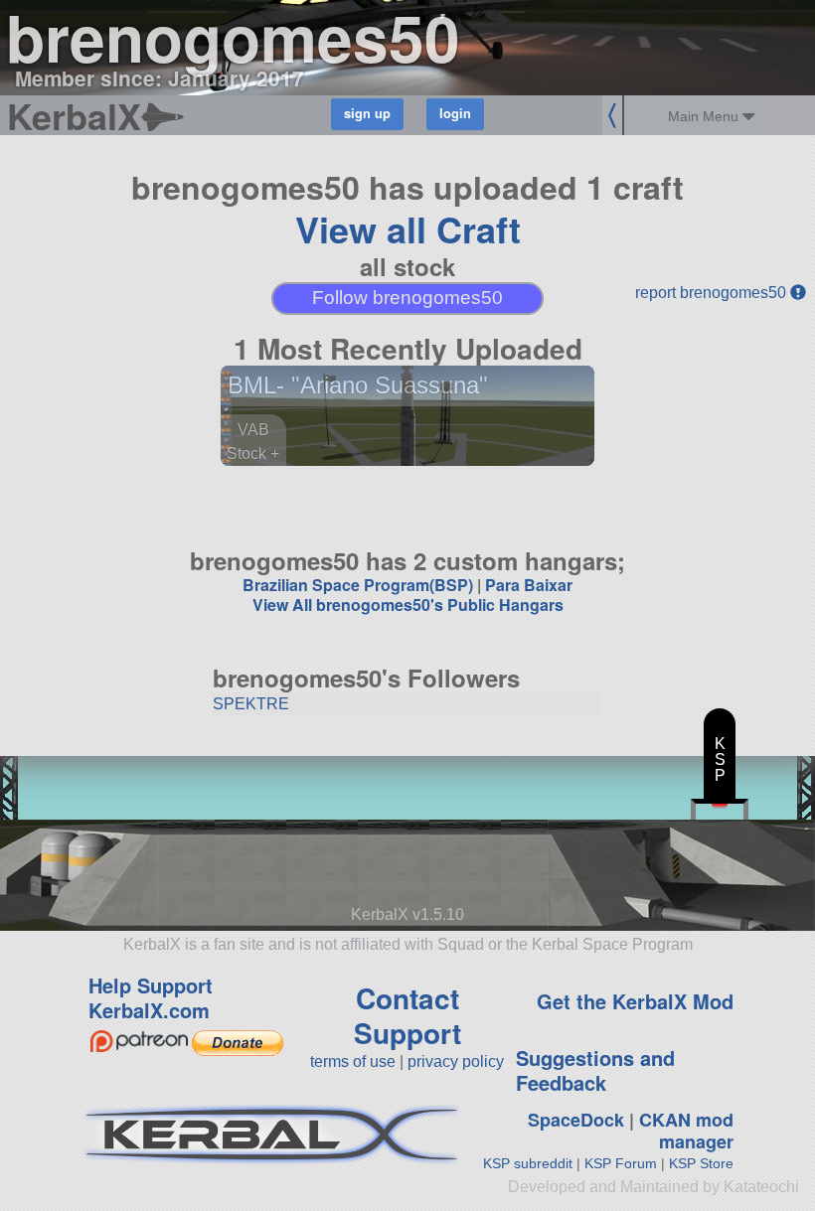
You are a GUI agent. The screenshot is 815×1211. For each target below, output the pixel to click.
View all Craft (408, 228)
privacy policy (456, 1061)
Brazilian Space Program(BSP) (358, 584)
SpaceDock (576, 1120)
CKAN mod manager (686, 1131)
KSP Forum (620, 1163)
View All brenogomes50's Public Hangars (408, 604)
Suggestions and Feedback (595, 1070)
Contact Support (407, 1015)
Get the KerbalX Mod (635, 1000)
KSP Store (701, 1163)
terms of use (353, 1061)
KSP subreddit (527, 1163)
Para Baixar (528, 584)
